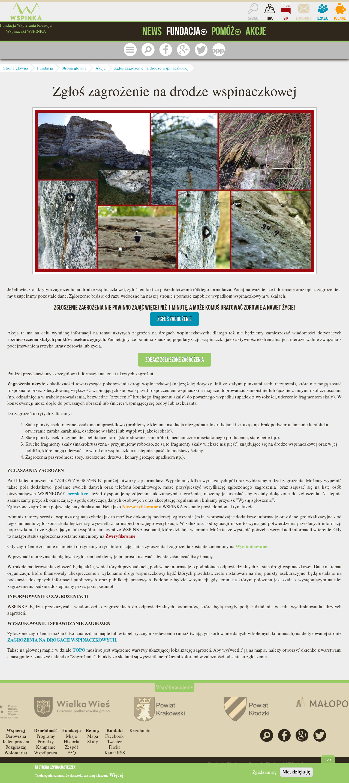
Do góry (328, 762)
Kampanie (46, 747)
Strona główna (15, 68)
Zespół (71, 747)
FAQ (71, 752)
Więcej (116, 775)
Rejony (93, 730)
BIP (286, 18)
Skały (92, 741)
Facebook (114, 736)
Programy (46, 736)
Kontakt (114, 730)
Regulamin (140, 730)
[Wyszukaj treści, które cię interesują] (148, 50)
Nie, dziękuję (296, 772)
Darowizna (15, 736)
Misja (71, 736)
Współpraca (45, 752)
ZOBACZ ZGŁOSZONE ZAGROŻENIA (174, 359)
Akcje (100, 68)
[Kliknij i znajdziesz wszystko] (130, 50)
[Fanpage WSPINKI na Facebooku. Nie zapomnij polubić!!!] (165, 50)
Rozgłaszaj (15, 747)
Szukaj (253, 18)
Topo (269, 18)
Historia (71, 741)
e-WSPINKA (304, 18)
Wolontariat (15, 752)
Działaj (322, 18)
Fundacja (45, 68)
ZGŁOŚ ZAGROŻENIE (174, 319)
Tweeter (114, 741)
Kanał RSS (114, 752)
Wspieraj (16, 730)
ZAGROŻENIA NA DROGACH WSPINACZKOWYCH (61, 639)
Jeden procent (15, 741)
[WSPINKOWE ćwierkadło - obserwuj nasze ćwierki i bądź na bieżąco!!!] (201, 50)
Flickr (114, 747)
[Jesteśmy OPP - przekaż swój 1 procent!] (218, 50)
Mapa (92, 736)
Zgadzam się (264, 772)
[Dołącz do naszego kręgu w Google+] (183, 50)
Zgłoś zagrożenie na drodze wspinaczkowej (151, 68)
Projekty (46, 741)
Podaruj (340, 18)
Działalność (46, 730)
